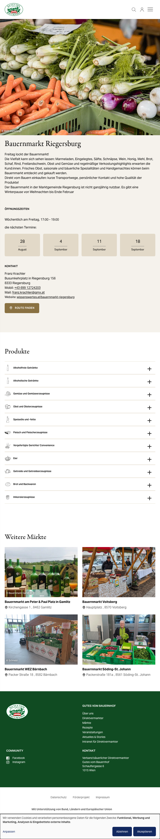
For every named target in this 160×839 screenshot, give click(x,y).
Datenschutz (59, 797)
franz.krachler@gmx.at (28, 292)
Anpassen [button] (9, 831)
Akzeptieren (144, 831)
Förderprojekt (81, 797)
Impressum (103, 797)
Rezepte (87, 727)
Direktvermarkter (92, 718)
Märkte (86, 723)
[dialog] (80, 826)
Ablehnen (122, 831)
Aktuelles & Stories (93, 737)
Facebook (18, 758)
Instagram (18, 762)
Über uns (87, 713)
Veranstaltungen (92, 732)
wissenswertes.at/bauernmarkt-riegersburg (46, 297)
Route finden (25, 308)
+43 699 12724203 (27, 288)
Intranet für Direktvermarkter (100, 741)
